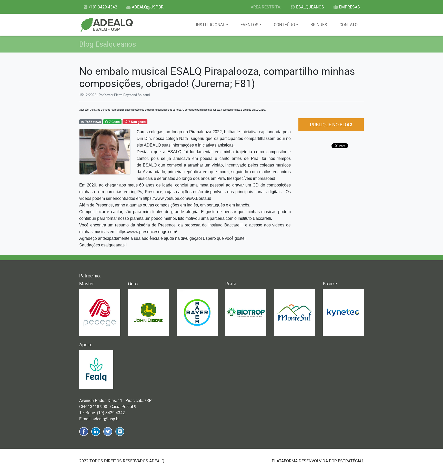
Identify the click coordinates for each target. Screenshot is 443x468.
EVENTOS (249, 24)
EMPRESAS (349, 7)
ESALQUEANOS (310, 7)
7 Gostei (114, 122)
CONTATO (348, 24)
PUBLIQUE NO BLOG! (331, 124)
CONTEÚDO (284, 24)
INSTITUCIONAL (210, 24)
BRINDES (318, 24)
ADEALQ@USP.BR (148, 7)
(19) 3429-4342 (103, 7)
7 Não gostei (137, 122)
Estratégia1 (351, 461)
